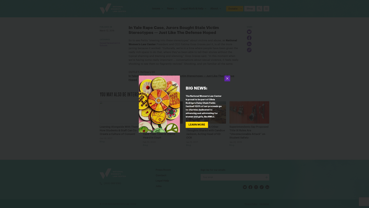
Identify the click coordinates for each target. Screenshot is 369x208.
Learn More (197, 124)
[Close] (227, 78)
